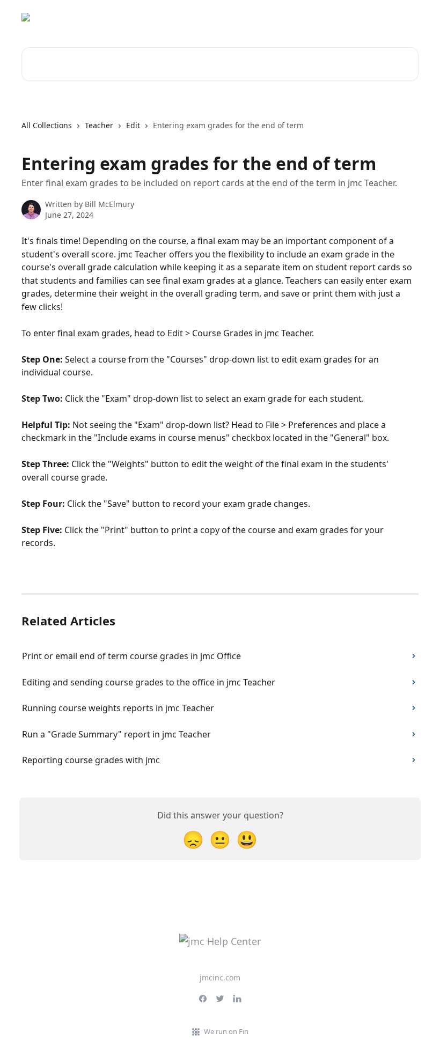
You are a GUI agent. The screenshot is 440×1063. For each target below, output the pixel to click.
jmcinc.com (220, 977)
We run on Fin (226, 1031)
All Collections (46, 125)
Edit (133, 125)
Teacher (99, 125)
